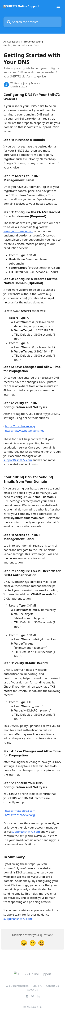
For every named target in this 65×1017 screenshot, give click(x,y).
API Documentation (17, 985)
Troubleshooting (33, 41)
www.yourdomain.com (18, 231)
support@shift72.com (17, 460)
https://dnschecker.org (20, 426)
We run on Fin (34, 1006)
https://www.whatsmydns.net (24, 431)
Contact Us (52, 985)
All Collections (11, 41)
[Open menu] (58, 6)
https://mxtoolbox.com (20, 811)
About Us (32, 989)
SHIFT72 (37, 985)
